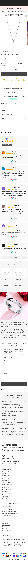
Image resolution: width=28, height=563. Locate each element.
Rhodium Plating (6, 493)
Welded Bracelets (6, 482)
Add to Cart (6, 285)
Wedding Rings (5, 473)
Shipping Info (5, 533)
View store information (9, 92)
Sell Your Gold (5, 494)
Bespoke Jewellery (6, 475)
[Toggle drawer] (2, 15)
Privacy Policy (5, 532)
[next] (16, 47)
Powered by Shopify (14, 559)
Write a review (7, 144)
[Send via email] (8, 132)
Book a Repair (5, 523)
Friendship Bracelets (7, 484)
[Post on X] (4, 132)
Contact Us (5, 528)
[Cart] (26, 16)
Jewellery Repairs (6, 486)
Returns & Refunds (6, 530)
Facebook (4, 463)
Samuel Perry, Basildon (17, 88)
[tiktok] (6, 388)
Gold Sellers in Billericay (7, 510)
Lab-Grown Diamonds (7, 478)
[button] (10, 132)
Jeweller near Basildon (7, 506)
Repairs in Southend (7, 508)
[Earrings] (6, 273)
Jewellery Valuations (7, 496)
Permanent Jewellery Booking (9, 526)
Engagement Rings (6, 471)
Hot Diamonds (4, 51)
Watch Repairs (5, 487)
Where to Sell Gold (6, 515)
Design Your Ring (6, 525)
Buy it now (14, 74)
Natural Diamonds (6, 477)
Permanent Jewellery (7, 480)
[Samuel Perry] (14, 15)
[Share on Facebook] (2, 132)
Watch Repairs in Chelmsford (9, 511)
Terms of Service (6, 535)
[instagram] (4, 388)
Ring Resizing (5, 491)
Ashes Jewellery (6, 498)
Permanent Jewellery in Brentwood (10, 513)
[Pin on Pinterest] (6, 132)
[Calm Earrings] (18, 273)
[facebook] (2, 388)
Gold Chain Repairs (6, 489)
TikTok (15, 463)
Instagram (10, 463)
